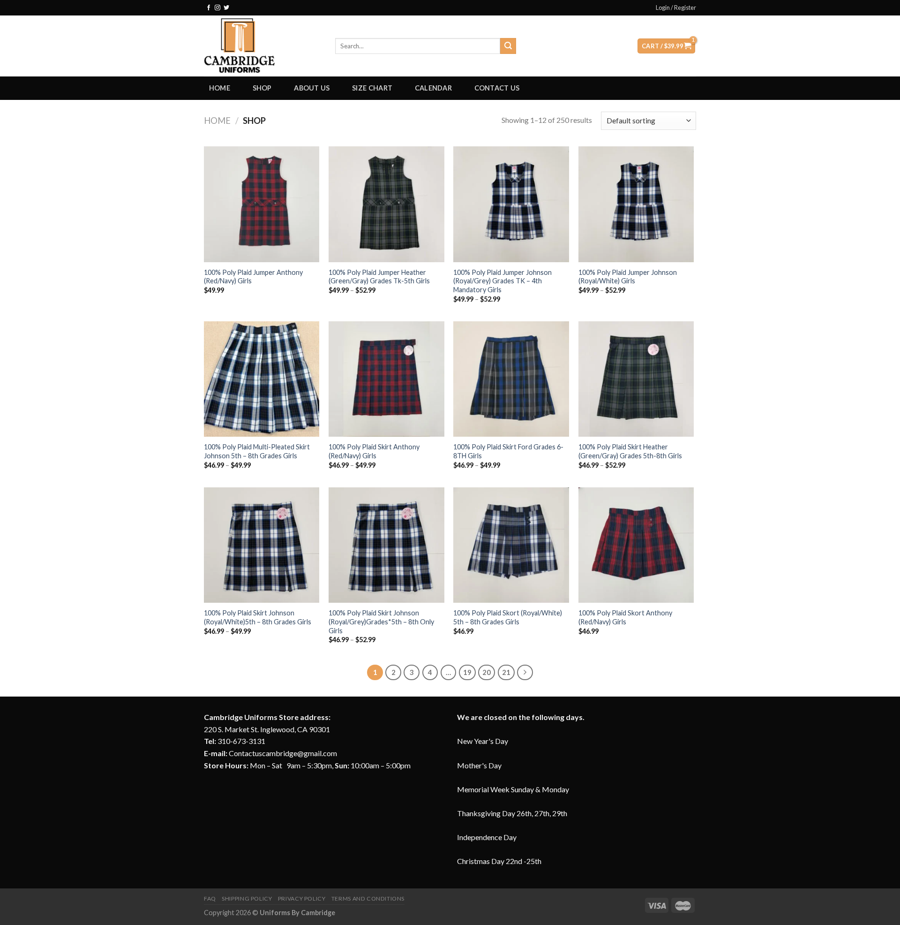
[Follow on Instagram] (217, 8)
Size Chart (372, 88)
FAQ (210, 898)
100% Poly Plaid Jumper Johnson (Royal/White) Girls (627, 276)
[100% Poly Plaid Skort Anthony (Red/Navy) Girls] (636, 545)
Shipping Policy (247, 898)
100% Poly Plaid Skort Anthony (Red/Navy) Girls (625, 617)
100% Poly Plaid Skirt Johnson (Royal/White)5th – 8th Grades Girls (257, 617)
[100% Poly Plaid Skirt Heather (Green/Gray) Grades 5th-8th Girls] (636, 379)
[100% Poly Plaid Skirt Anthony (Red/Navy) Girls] (386, 379)
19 (467, 672)
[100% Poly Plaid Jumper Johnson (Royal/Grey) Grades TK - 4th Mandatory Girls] (511, 204)
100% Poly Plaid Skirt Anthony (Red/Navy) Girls (374, 451)
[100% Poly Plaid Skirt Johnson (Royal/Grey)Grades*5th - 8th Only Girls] (386, 545)
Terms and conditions (368, 898)
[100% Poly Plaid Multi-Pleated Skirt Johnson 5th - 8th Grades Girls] (262, 379)
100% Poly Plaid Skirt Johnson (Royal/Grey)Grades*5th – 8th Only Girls (381, 621)
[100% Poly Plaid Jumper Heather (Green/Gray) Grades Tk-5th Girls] (386, 204)
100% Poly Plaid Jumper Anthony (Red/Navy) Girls (253, 276)
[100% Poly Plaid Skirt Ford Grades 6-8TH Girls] (511, 379)
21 (506, 672)
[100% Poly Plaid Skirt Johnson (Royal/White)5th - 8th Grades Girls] (262, 545)
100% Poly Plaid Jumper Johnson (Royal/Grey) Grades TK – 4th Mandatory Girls (502, 281)
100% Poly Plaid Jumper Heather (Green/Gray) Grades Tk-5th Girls (379, 276)
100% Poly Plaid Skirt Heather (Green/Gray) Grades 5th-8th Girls (630, 451)
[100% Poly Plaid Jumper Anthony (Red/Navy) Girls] (262, 204)
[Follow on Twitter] (226, 8)
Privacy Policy (302, 898)
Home (219, 88)
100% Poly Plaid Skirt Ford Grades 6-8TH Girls (508, 451)
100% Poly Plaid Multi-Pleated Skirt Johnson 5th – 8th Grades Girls (257, 451)
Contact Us (497, 88)
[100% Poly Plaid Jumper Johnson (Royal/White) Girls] (636, 204)
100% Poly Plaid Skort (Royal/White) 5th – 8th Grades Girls (507, 617)
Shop (262, 88)
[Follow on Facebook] (208, 8)
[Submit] (508, 46)
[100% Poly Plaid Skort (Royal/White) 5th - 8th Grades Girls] (511, 545)
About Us (312, 88)
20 (486, 672)
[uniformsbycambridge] (262, 45)
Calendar (433, 88)
